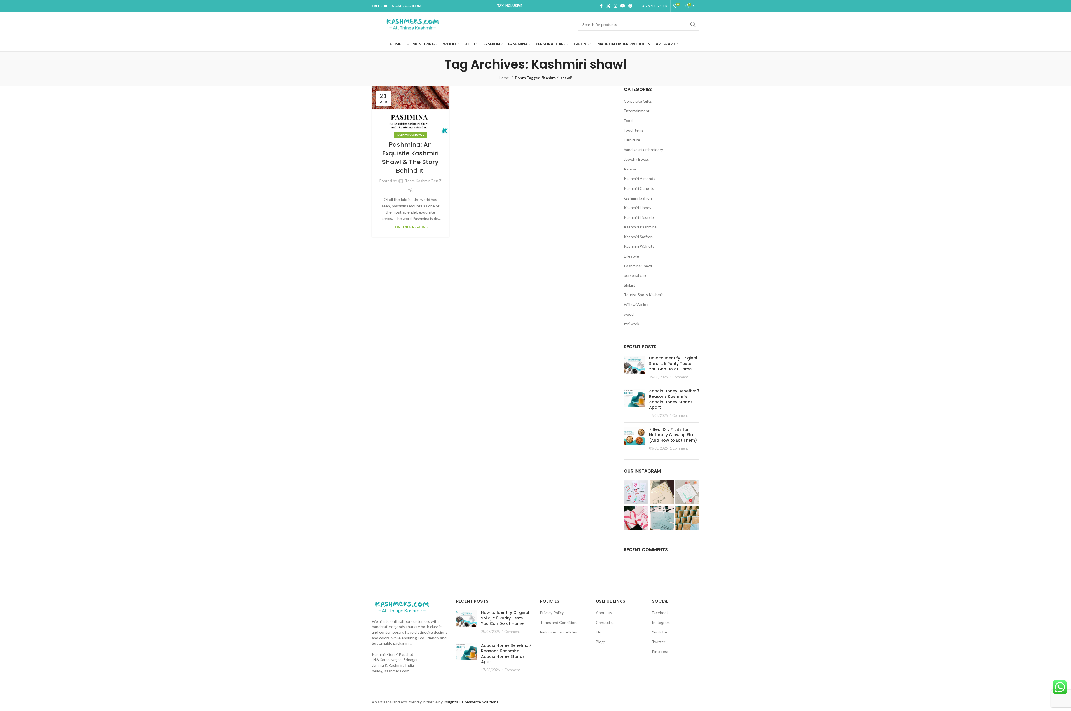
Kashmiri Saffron (638, 236)
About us (604, 612)
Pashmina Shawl (410, 134)
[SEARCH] (693, 24)
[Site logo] (412, 24)
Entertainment (637, 110)
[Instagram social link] (615, 6)
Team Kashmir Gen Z (423, 180)
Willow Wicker (636, 304)
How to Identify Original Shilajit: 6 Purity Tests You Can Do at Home (673, 363)
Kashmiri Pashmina (640, 226)
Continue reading (410, 227)
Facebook (660, 612)
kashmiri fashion (638, 198)
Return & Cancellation (559, 632)
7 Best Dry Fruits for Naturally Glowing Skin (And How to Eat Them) (673, 435)
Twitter (658, 641)
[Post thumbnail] (634, 368)
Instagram (661, 622)
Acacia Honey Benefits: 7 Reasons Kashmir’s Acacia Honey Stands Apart (674, 399)
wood (629, 314)
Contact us (605, 622)
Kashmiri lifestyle (639, 217)
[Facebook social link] (601, 6)
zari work (631, 323)
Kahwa (630, 169)
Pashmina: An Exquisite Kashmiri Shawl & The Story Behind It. (410, 157)
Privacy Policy (552, 612)
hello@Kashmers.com (390, 670)
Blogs (601, 641)
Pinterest (660, 651)
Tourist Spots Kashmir (643, 294)
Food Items (634, 130)
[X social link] (608, 6)
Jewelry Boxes (636, 159)
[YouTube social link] (623, 6)
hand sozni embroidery (643, 149)
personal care (635, 275)
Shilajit (629, 285)
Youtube (659, 632)
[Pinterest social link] (630, 6)
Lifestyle (631, 256)
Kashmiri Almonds (639, 178)
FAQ (600, 632)
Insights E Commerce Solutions (471, 702)
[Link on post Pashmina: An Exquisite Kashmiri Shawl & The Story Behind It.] (410, 110)
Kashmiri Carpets (639, 188)
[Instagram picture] (636, 492)
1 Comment (679, 377)
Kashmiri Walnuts (639, 246)
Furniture (632, 139)
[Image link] (402, 606)
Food (628, 120)
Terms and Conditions (559, 622)
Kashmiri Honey (637, 207)
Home (504, 77)
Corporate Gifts (638, 101)
